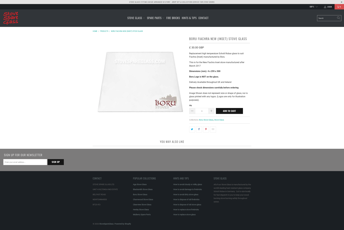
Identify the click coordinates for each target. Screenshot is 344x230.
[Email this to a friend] (213, 129)
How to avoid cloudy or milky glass (187, 184)
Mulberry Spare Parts (142, 214)
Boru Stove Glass (206, 120)
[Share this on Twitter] (192, 129)
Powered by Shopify (122, 224)
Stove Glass (135, 18)
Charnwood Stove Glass (143, 199)
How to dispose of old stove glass (187, 205)
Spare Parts (154, 18)
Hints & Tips (189, 18)
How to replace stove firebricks (186, 209)
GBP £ (312, 6)
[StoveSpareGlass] (11, 18)
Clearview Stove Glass (142, 205)
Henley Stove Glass (141, 209)
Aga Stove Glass (140, 184)
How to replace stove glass (184, 214)
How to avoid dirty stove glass (185, 194)
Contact (203, 18)
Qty (190, 105)
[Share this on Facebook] (199, 129)
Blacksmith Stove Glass (143, 189)
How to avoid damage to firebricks (187, 189)
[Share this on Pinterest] (206, 129)
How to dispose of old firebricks (186, 199)
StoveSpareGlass (106, 224)
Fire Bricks (173, 18)
